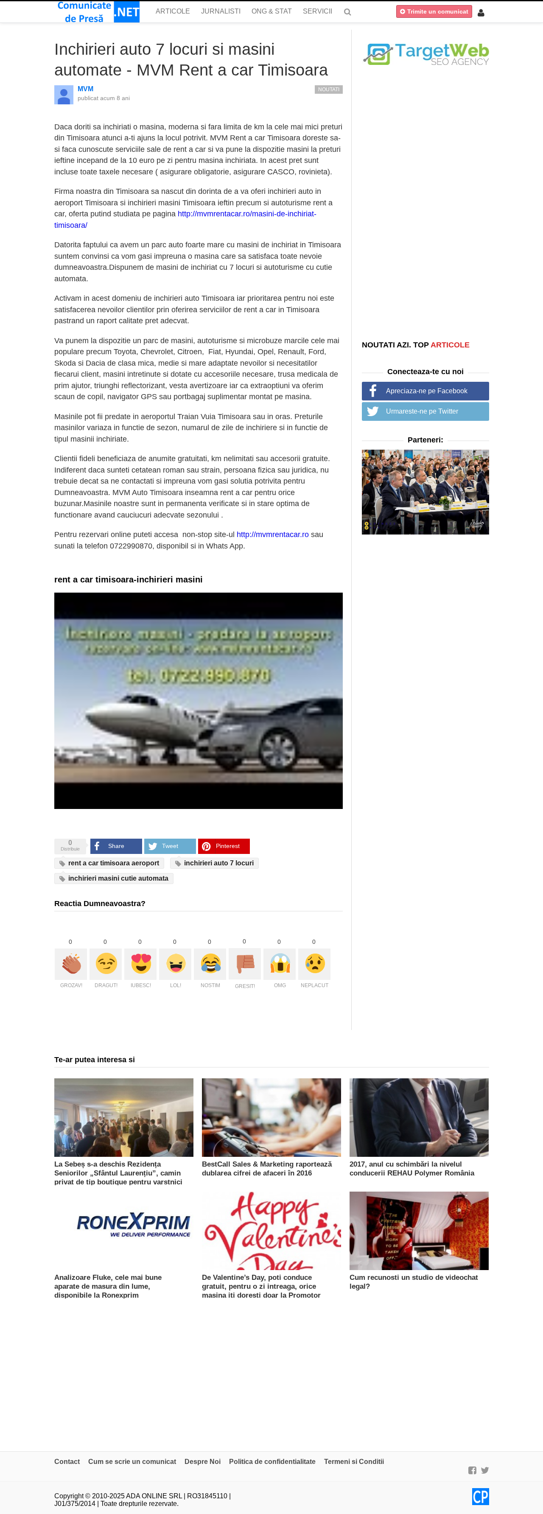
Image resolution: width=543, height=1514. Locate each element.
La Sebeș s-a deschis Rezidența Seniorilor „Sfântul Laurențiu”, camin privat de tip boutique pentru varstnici (118, 1173)
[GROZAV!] (71, 964)
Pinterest (228, 845)
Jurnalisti (221, 11)
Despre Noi (203, 1461)
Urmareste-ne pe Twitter (422, 411)
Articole (173, 11)
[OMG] (279, 964)
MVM (85, 88)
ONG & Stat (272, 11)
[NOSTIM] (210, 964)
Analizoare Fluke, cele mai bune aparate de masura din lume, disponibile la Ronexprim (108, 1286)
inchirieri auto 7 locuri (218, 863)
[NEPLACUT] (314, 964)
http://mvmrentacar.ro (273, 534)
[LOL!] (175, 964)
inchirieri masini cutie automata (117, 878)
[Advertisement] (425, 202)
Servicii (317, 11)
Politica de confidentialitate (272, 1461)
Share (116, 845)
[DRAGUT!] (106, 964)
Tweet (170, 845)
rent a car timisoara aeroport (113, 863)
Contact (67, 1461)
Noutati (328, 89)
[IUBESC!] (140, 964)
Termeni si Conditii (354, 1461)
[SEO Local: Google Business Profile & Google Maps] (425, 53)
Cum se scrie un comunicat (132, 1461)
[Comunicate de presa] (97, 11)
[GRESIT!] (245, 963)
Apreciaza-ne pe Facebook (426, 391)
